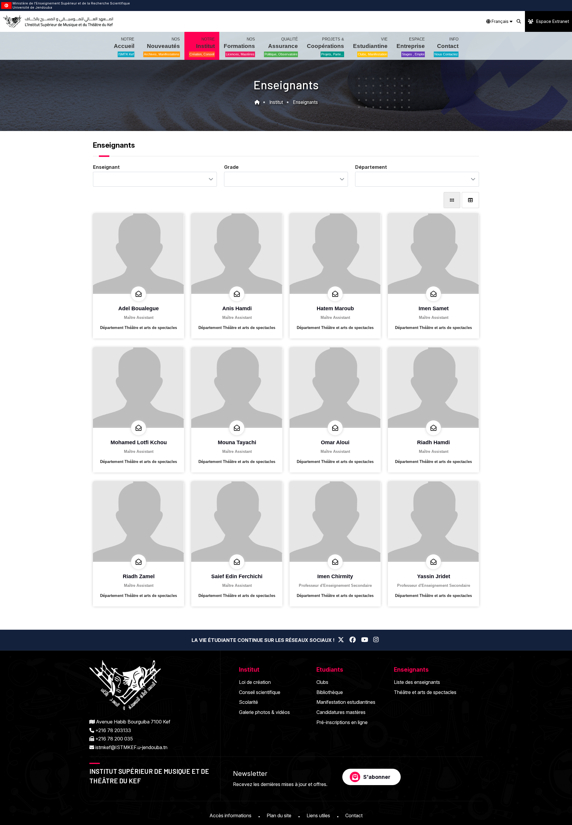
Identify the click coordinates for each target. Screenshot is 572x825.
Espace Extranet (552, 21)
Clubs (322, 682)
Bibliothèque (329, 692)
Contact (354, 815)
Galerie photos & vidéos (264, 712)
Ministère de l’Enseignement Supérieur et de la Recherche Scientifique (71, 3)
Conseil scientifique (259, 692)
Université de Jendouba (32, 7)
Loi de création (255, 682)
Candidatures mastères (341, 712)
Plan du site (279, 815)
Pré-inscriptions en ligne (342, 722)
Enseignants (305, 102)
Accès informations (230, 815)
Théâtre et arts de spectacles (425, 692)
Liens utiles (318, 815)
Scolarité (248, 702)
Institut (276, 102)
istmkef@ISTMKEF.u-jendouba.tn (131, 747)
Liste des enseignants (417, 682)
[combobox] (149, 179)
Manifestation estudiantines (345, 702)
